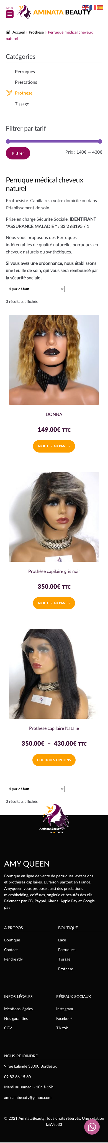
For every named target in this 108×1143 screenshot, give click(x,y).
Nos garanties (16, 1019)
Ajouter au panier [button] (54, 446)
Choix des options (54, 760)
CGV (8, 1028)
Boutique (12, 940)
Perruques (25, 72)
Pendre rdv (13, 959)
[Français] (93, 7)
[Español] (100, 7)
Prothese (36, 32)
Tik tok (62, 1028)
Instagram (64, 1009)
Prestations (26, 82)
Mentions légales (18, 1009)
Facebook (64, 1019)
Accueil (18, 32)
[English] (85, 7)
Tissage (22, 104)
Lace (62, 940)
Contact (11, 950)
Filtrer (18, 153)
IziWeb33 (54, 1125)
